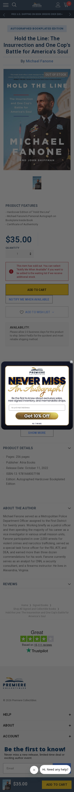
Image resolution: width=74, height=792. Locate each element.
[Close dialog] (71, 361)
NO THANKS (37, 423)
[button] (37, 416)
